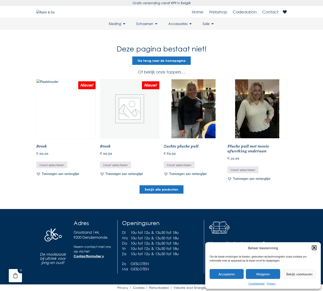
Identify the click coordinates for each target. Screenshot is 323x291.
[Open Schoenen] (156, 23)
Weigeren (263, 274)
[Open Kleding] (124, 23)
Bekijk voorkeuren (299, 274)
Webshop (218, 12)
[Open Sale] (212, 23)
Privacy (271, 283)
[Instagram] (85, 266)
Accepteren (226, 274)
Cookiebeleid (257, 283)
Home (197, 12)
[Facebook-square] (77, 266)
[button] (314, 248)
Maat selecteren (51, 165)
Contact (270, 12)
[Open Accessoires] (190, 23)
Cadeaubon (245, 12)
